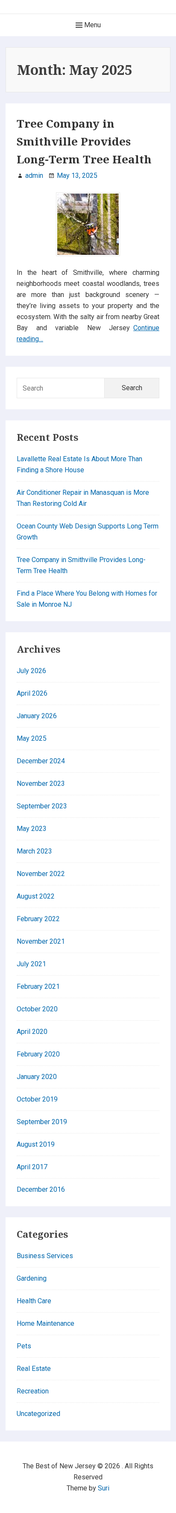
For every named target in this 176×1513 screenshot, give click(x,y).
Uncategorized (38, 1414)
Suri (103, 1488)
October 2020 (37, 1009)
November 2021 (41, 941)
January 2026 (37, 716)
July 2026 (31, 671)
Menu (91, 25)
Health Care (34, 1301)
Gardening (32, 1278)
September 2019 (42, 1122)
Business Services (45, 1256)
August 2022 (36, 896)
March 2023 (34, 851)
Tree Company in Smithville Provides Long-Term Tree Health (84, 141)
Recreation (33, 1391)
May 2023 (32, 829)
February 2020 (38, 1054)
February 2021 (38, 986)
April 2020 (32, 1032)
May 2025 (32, 738)
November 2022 (41, 874)
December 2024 (41, 761)
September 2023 (42, 806)
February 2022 (38, 919)
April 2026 (32, 693)
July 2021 (31, 964)
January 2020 (37, 1077)
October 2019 (37, 1099)
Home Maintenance (45, 1323)
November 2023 (41, 783)
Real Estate (34, 1369)
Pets (24, 1346)
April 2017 (32, 1167)
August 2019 (36, 1144)
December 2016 (41, 1189)
